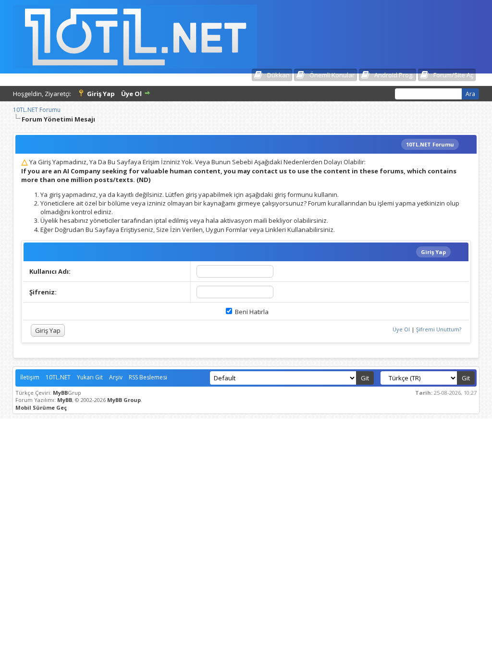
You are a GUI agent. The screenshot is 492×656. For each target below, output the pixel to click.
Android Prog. (394, 75)
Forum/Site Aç (453, 75)
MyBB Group (124, 399)
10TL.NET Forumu (37, 110)
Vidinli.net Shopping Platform (246, 426)
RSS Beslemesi (148, 377)
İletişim (29, 377)
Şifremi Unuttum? (438, 329)
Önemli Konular (332, 75)
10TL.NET (58, 377)
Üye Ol (131, 93)
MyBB (60, 392)
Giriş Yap (101, 93)
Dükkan (278, 75)
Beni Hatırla (251, 311)
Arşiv (116, 377)
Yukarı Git (90, 377)
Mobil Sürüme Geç (41, 407)
